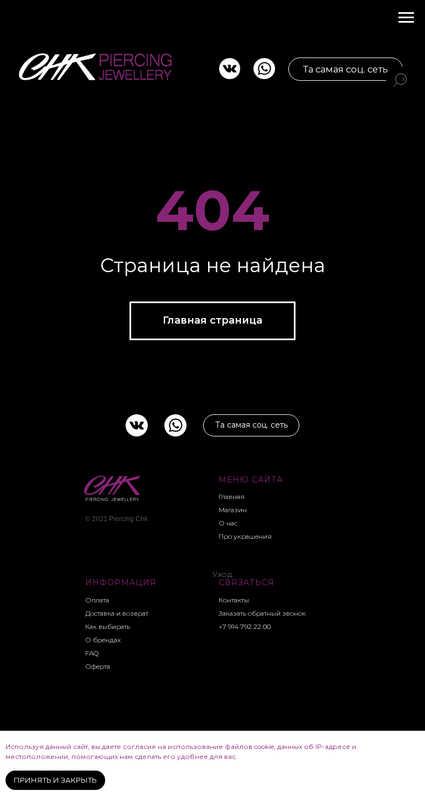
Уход (222, 574)
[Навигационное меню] (406, 17)
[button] (264, 613)
